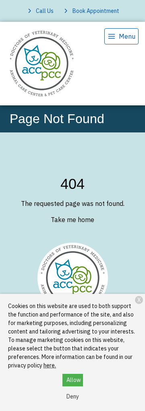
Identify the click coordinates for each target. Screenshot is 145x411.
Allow (73, 380)
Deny (72, 396)
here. (50, 365)
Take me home (72, 220)
